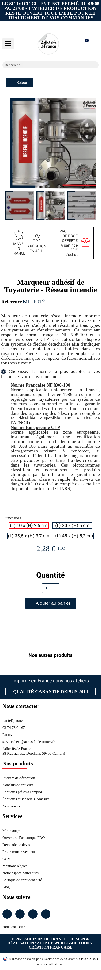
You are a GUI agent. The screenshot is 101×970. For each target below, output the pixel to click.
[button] (8, 43)
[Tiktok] (45, 914)
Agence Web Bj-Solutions (64, 943)
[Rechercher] (95, 64)
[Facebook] (7, 914)
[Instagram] (20, 914)
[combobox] (44, 64)
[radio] (29, 525)
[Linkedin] (33, 914)
